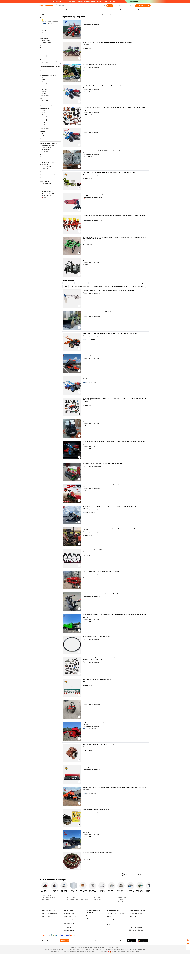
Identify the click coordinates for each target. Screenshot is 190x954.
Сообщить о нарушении (113, 928)
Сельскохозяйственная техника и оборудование (96, 14)
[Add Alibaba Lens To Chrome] (64, 940)
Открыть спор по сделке (113, 919)
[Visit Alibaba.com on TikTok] (145, 930)
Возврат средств (111, 922)
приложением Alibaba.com (119, 940)
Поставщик (92, 26)
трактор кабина (97, 902)
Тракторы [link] (112, 14)
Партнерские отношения (135, 924)
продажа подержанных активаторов (77, 901)
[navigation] (50, 444)
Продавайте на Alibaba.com (135, 913)
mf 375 (65, 286)
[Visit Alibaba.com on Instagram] (139, 930)
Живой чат (109, 916)
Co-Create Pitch (46, 916)
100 (141, 874)
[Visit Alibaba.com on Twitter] (136, 930)
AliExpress (73, 947)
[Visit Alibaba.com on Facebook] (130, 930)
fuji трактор (121, 899)
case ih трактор (139, 283)
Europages (116, 947)
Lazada (95, 947)
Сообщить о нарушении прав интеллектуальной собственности (115, 925)
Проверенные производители (93, 915)
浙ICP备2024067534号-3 (133, 951)
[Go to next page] (144, 874)
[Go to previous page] (120, 874)
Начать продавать (133, 916)
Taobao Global (101, 947)
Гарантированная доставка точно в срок (72, 920)
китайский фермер (98, 901)
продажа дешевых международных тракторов (79, 286)
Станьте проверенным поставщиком (138, 922)
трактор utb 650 (97, 897)
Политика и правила (69, 930)
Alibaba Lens (50, 940)
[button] (105, 6)
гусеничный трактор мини (49, 902)
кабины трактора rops (97, 286)
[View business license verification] (108, 952)
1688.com (79, 947)
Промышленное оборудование (74, 14)
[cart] (124, 5)
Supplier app (98, 940)
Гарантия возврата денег (70, 916)
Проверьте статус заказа (135, 919)
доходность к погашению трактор (137, 286)
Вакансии (44, 922)
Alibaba (63, 14)
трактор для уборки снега (125, 901)
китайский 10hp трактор (48, 897)
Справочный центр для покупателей (116, 913)
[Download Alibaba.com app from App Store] (131, 940)
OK (58, 56)
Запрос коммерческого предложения (95, 918)
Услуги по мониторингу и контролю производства (72, 926)
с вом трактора (97, 899)
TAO (107, 947)
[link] (188, 940)
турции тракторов (72, 897)
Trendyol (111, 947)
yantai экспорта (122, 897)
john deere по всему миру (81, 283)
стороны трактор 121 (68, 283)
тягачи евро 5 (71, 902)
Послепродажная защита (70, 923)
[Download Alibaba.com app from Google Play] (143, 940)
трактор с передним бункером (96, 283)
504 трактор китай (47, 901)
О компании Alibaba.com (48, 910)
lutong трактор (46, 899)
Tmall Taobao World (87, 947)
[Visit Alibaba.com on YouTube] (142, 930)
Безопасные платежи (69, 913)
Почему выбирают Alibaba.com (49, 913)
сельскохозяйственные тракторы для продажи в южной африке (119, 283)
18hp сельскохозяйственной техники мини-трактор (116, 286)
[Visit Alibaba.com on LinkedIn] (133, 930)
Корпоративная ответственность (50, 919)
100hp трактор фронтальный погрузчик (78, 899)
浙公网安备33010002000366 (119, 951)
